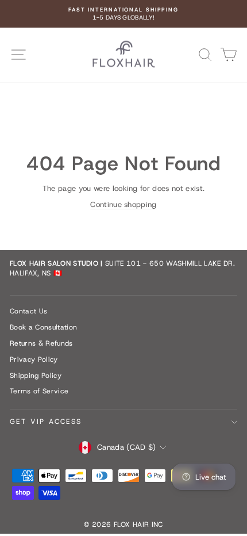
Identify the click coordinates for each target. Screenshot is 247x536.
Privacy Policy (34, 359)
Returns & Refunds (41, 343)
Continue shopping (123, 204)
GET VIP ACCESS (46, 421)
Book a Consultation (43, 327)
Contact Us (28, 311)
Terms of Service (39, 391)
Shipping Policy (35, 375)
